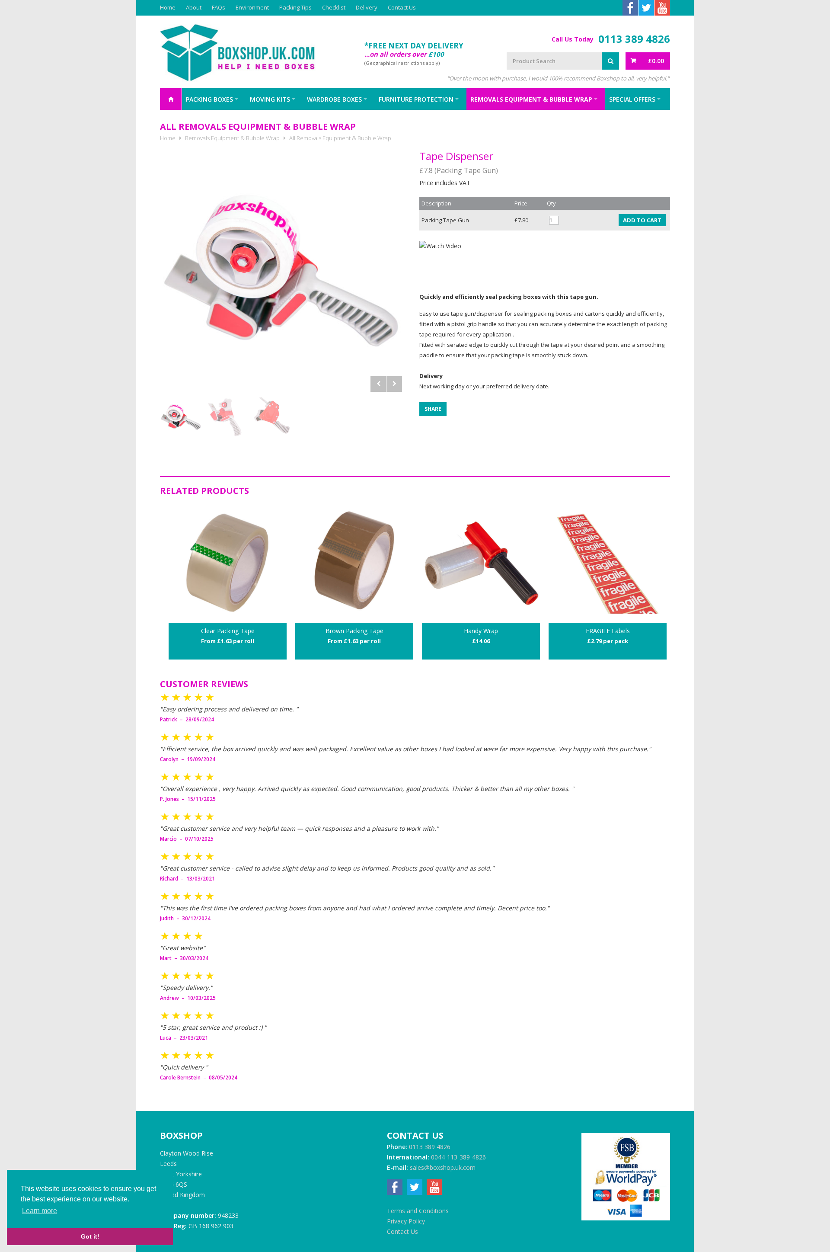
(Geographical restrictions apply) (402, 63)
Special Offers (632, 99)
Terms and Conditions (418, 1211)
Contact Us (402, 7)
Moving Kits (270, 99)
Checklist (333, 7)
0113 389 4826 (634, 39)
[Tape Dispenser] (281, 271)
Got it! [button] (90, 1236)
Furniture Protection (416, 99)
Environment (252, 7)
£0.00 (656, 61)
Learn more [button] (39, 1210)
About (193, 7)
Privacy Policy (406, 1221)
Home (168, 7)
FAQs (218, 7)
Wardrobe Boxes (334, 99)
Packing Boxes (209, 99)
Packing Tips (295, 7)
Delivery (366, 7)
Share (433, 409)
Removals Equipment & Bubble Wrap (531, 99)
